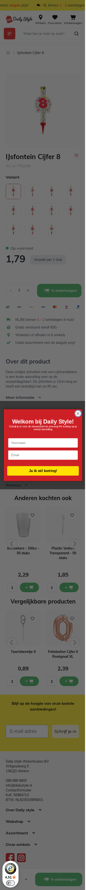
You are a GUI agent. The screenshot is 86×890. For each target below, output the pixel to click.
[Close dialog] (76, 413)
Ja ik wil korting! (41, 470)
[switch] (10, 883)
